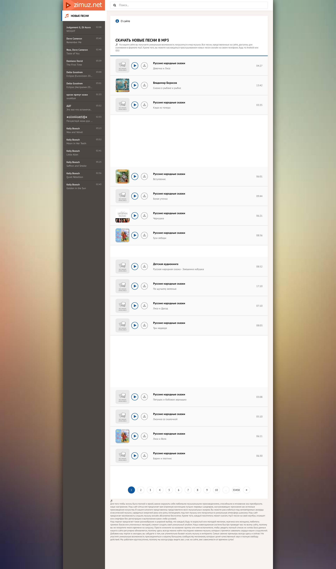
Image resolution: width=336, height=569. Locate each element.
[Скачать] (144, 65)
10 (216, 490)
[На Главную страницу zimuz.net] (84, 5)
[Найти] (114, 5)
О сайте (125, 21)
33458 (236, 490)
